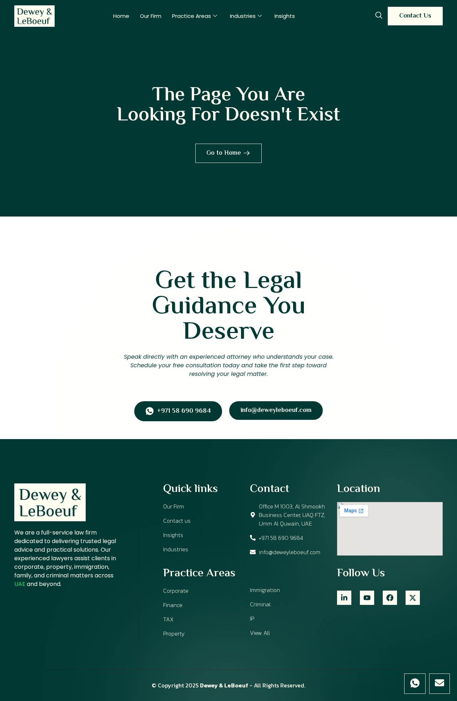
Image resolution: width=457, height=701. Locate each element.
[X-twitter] (413, 598)
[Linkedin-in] (344, 598)
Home (121, 16)
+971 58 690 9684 (184, 412)
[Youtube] (367, 598)
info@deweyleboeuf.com (276, 411)
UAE (19, 584)
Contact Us (415, 16)
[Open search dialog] (379, 16)
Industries (243, 16)
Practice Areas (191, 16)
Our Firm (150, 16)
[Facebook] (390, 598)
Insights (285, 16)
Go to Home (223, 153)
